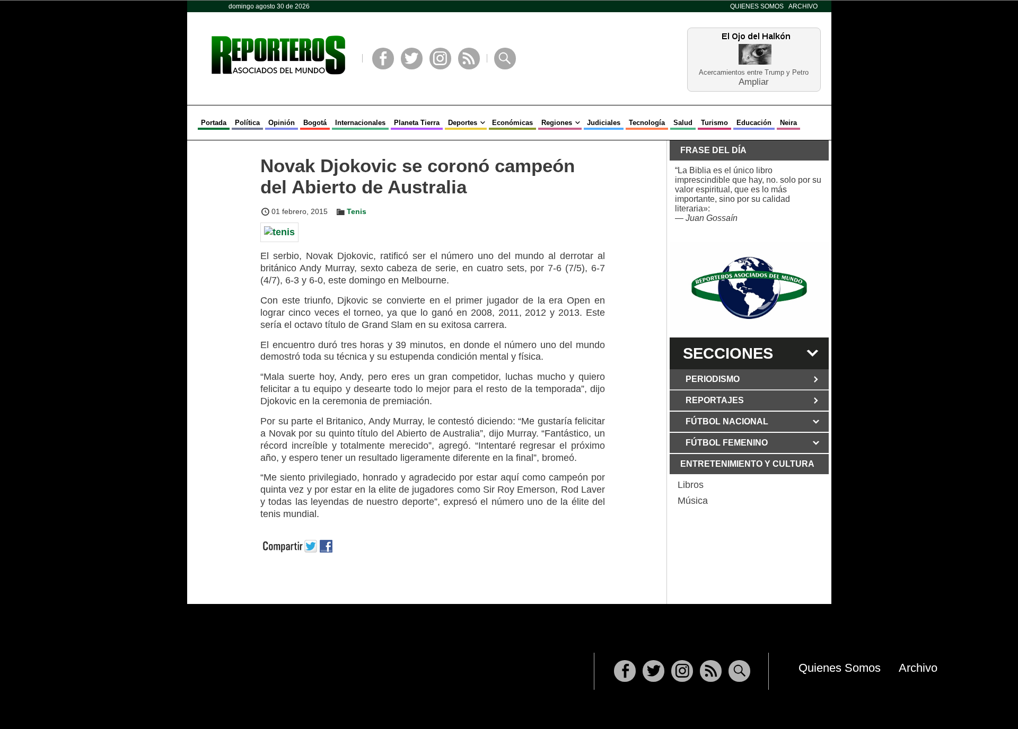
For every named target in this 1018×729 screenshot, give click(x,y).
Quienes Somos (757, 6)
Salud (682, 123)
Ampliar (754, 81)
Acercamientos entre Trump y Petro (754, 72)
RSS (469, 58)
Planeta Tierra (417, 123)
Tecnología (647, 123)
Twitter (412, 58)
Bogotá (315, 123)
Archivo (803, 6)
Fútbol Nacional (727, 421)
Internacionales (360, 123)
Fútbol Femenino (727, 442)
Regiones (556, 123)
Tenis (356, 211)
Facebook (383, 58)
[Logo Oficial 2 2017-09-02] (749, 288)
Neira (788, 123)
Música (693, 500)
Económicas (512, 123)
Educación (753, 123)
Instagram (440, 58)
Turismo (714, 123)
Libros (691, 484)
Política (247, 123)
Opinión (281, 123)
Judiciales (603, 123)
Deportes (462, 123)
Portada (213, 123)
